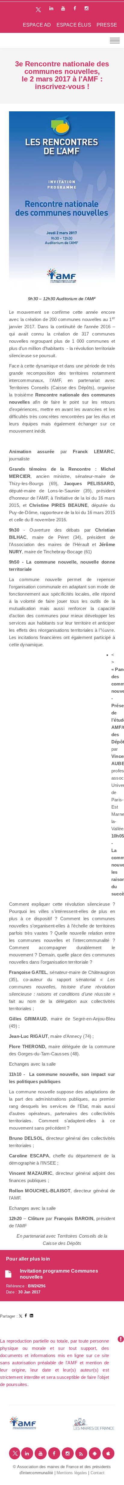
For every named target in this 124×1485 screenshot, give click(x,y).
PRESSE (107, 24)
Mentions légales (72, 1473)
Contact (97, 1473)
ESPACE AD (37, 24)
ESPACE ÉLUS (74, 24)
